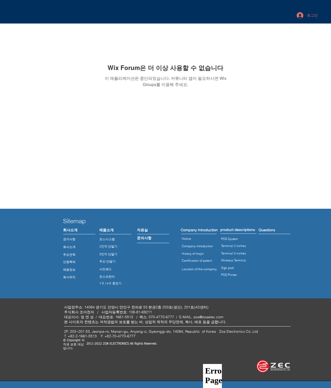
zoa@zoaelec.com (208, 317)
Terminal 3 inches (233, 253)
